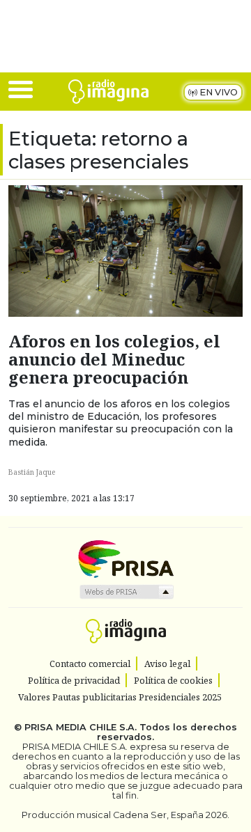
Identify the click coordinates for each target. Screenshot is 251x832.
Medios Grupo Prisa (126, 591)
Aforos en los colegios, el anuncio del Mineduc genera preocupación (114, 359)
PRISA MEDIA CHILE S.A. (80, 727)
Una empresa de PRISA (125, 558)
